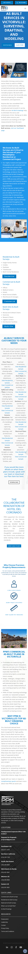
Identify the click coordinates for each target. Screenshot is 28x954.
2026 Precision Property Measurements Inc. (14, 943)
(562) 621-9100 (5, 850)
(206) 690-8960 (5, 865)
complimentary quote (8, 781)
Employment (4, 919)
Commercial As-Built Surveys (9, 897)
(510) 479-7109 (5, 857)
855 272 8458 (20, 45)
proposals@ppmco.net (8, 839)
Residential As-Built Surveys (9, 900)
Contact (3, 925)
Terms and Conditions (7, 931)
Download (14, 482)
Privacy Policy (5, 928)
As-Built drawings (17, 110)
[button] (25, 951)
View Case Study (14, 546)
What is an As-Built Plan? (8, 906)
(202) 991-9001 (5, 872)
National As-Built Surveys (8, 903)
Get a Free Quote (7, 45)
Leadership (4, 922)
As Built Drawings (6, 909)
